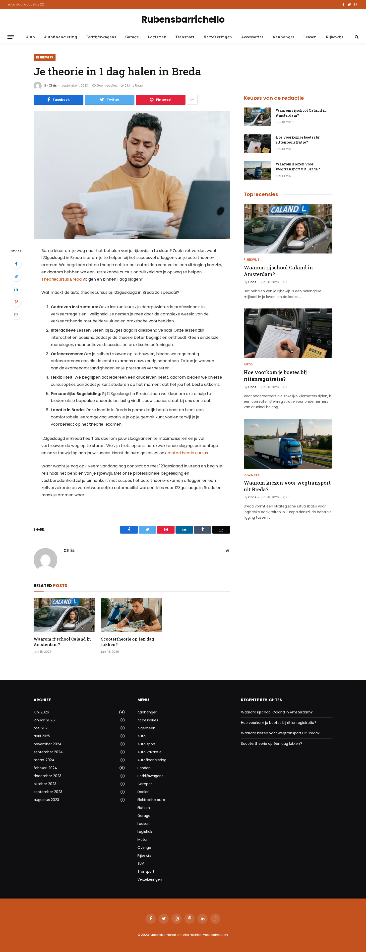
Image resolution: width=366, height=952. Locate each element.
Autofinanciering (60, 36)
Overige (144, 847)
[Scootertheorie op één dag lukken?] (131, 615)
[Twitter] (16, 276)
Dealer (143, 791)
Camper (144, 783)
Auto (30, 36)
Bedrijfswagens (101, 36)
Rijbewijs (334, 36)
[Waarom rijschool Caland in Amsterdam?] (64, 615)
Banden (144, 767)
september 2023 (48, 791)
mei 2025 (42, 728)
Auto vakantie (149, 752)
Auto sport (146, 744)
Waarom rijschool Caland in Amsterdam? (62, 641)
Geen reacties (107, 85)
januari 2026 (44, 720)
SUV (140, 863)
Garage (132, 36)
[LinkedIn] (16, 289)
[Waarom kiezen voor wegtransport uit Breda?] (257, 170)
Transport (184, 36)
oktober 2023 (45, 783)
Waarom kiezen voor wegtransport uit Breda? (298, 166)
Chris (53, 85)
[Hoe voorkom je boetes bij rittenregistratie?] (257, 143)
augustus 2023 (46, 799)
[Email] (16, 314)
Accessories (252, 36)
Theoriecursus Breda (61, 279)
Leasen (310, 36)
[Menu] (10, 37)
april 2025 (42, 736)
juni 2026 (41, 712)
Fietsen (143, 807)
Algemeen (146, 728)
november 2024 (47, 744)
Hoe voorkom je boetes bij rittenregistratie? (298, 140)
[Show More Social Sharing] (192, 100)
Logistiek (157, 36)
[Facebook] (16, 264)
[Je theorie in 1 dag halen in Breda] (132, 175)
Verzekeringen (217, 36)
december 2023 (47, 775)
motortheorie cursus (188, 453)
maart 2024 (44, 759)
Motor (142, 839)
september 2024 (48, 752)
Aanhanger (283, 36)
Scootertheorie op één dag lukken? (127, 641)
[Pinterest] (16, 302)
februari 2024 (45, 767)
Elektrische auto (151, 799)
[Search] (356, 37)
